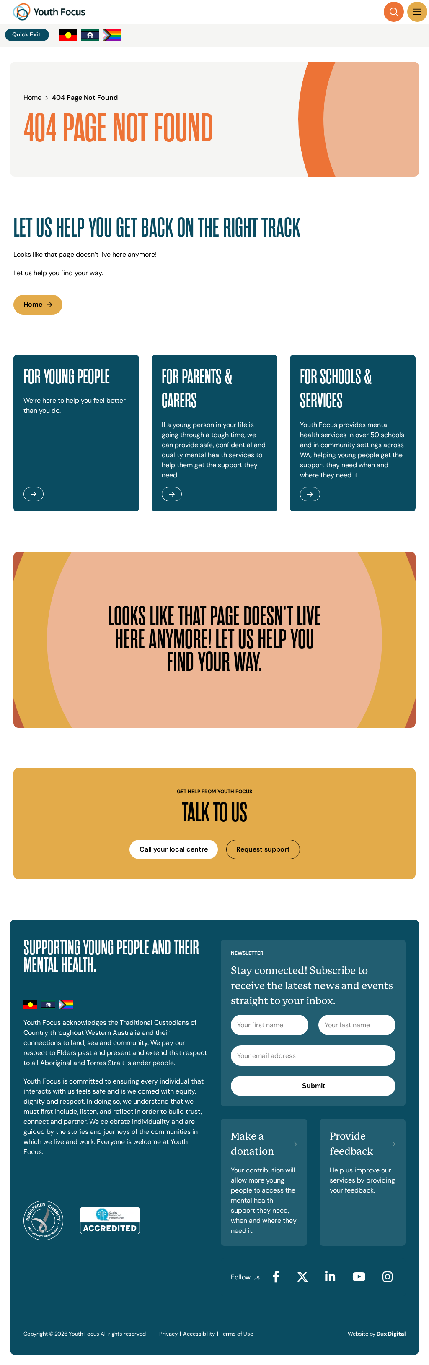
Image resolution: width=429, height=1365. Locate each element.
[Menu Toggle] (417, 12)
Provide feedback (351, 1144)
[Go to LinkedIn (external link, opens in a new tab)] (330, 1277)
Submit (313, 1085)
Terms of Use (236, 1333)
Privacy (168, 1333)
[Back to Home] (49, 12)
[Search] (394, 12)
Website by (377, 1333)
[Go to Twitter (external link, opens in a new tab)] (302, 1277)
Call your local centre (174, 849)
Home (32, 304)
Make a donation (252, 1144)
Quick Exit (26, 34)
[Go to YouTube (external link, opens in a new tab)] (359, 1277)
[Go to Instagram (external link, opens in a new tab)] (387, 1277)
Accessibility (199, 1333)
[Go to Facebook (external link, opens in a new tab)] (276, 1277)
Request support (263, 849)
